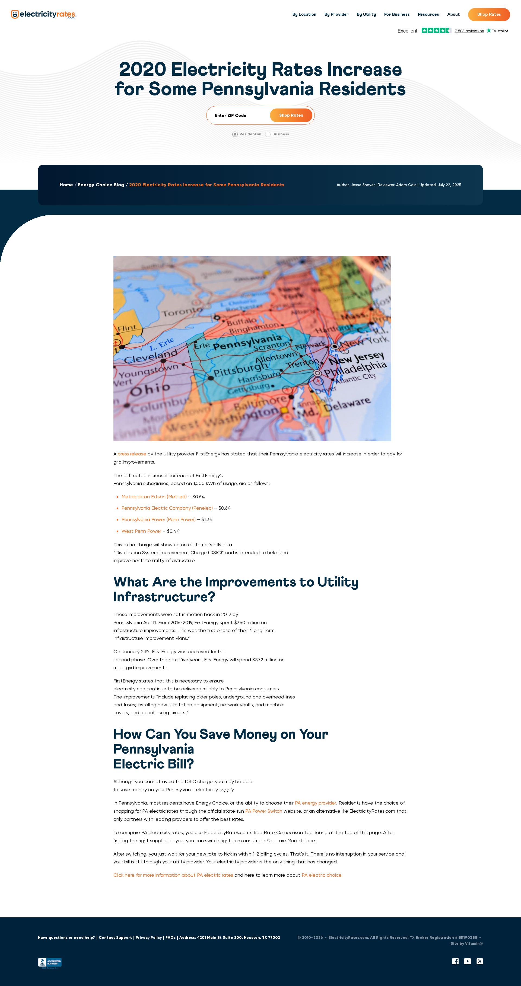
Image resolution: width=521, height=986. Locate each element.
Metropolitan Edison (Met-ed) (154, 496)
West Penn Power (141, 531)
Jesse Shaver (363, 185)
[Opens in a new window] (50, 964)
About (453, 14)
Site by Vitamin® (467, 943)
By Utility (366, 14)
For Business (397, 14)
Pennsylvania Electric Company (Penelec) (167, 508)
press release (132, 454)
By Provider (337, 14)
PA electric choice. (322, 875)
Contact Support (115, 937)
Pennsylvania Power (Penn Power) (159, 519)
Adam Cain (406, 185)
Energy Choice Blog (101, 185)
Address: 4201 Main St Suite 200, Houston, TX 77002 (229, 937)
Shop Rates (489, 14)
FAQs (171, 937)
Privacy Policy (149, 937)
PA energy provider (315, 803)
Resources (428, 14)
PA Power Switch (263, 811)
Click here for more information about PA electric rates (173, 875)
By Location (304, 14)
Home (66, 185)
